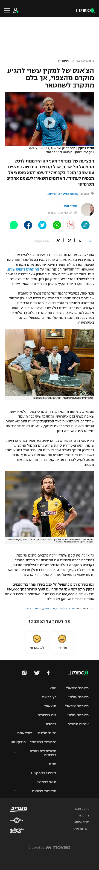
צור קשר (84, 815)
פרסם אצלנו (81, 808)
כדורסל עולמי (78, 715)
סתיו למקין (49, 608)
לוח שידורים (47, 715)
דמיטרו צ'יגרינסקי (65, 608)
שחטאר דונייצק (33, 608)
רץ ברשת (49, 697)
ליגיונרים (64, 61)
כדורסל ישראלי (77, 706)
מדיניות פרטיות (44, 791)
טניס (52, 764)
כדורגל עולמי (78, 697)
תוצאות (50, 706)
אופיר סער (70, 206)
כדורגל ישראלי (85, 61)
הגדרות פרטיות (79, 829)
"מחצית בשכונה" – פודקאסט (33, 742)
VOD (53, 688)
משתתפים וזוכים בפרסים (43, 753)
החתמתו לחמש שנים (23, 269)
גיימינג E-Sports (43, 773)
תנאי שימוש (46, 782)
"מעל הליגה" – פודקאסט (36, 733)
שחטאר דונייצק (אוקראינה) (62, 194)
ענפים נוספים (78, 724)
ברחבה (51, 724)
